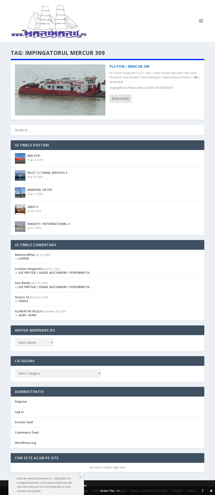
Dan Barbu (22, 283)
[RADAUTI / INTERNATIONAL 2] (20, 226)
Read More (120, 99)
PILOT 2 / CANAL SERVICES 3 (47, 173)
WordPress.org (25, 443)
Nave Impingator (151, 77)
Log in (19, 412)
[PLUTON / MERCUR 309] (60, 89)
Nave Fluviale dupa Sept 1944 (171, 73)
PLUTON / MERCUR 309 (129, 66)
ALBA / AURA (27, 315)
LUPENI (24, 258)
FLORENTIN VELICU (28, 311)
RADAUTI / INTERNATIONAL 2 (48, 224)
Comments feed (27, 432)
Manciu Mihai (25, 255)
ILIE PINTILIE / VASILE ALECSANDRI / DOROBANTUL (54, 273)
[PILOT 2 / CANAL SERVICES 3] (20, 175)
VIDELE (23, 301)
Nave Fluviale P (131, 77)
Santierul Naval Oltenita (176, 77)
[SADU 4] (20, 209)
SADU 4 (33, 207)
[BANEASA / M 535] (20, 192)
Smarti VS (22, 297)
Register (21, 401)
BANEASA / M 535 (40, 190)
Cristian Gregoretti (124, 73)
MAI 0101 (34, 156)
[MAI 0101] (20, 158)
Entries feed (24, 422)
